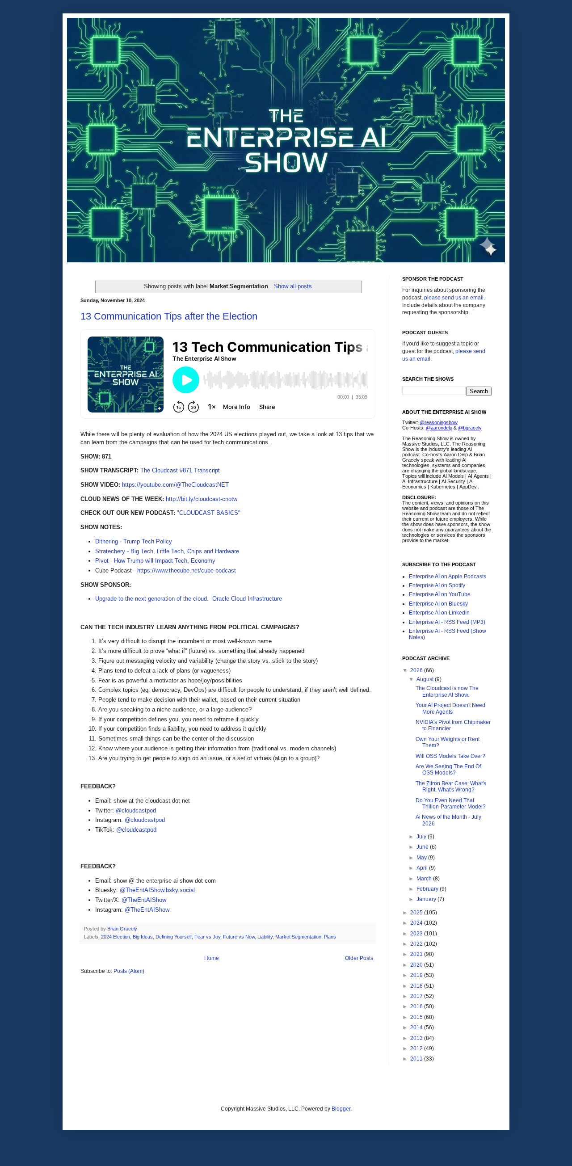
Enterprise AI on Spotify (437, 585)
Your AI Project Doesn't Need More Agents (450, 708)
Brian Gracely (123, 928)
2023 (417, 933)
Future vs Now (239, 936)
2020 (417, 965)
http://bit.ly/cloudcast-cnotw (201, 499)
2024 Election (115, 936)
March (424, 879)
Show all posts (293, 286)
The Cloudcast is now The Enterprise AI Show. (447, 691)
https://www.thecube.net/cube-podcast (186, 570)
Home (211, 958)
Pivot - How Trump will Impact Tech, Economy (155, 560)
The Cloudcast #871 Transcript (180, 470)
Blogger (341, 1109)
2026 (417, 670)
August (425, 679)
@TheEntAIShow (144, 900)
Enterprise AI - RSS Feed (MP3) (447, 622)
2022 (417, 944)
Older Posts (359, 958)
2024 (417, 923)
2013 (417, 1038)
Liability (265, 936)
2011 (417, 1059)
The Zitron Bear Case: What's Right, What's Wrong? (451, 786)
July (422, 836)
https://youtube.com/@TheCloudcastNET (175, 484)
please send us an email (454, 298)
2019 (417, 975)
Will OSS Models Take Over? (450, 756)
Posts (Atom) (129, 971)
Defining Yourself (174, 936)
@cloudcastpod (136, 810)
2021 (417, 954)
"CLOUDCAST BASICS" (208, 512)
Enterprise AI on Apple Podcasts (447, 576)
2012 (417, 1048)
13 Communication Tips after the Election (168, 316)
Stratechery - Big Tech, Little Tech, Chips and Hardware (167, 551)
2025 (417, 912)
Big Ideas (143, 936)
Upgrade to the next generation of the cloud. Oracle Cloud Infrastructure (188, 598)
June (423, 847)
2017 (417, 996)
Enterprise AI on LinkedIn (439, 613)
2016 (417, 1006)
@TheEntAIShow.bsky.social (157, 890)
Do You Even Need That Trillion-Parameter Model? (451, 803)
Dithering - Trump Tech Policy (133, 541)
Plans (330, 936)
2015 (417, 1017)
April (422, 868)
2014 (417, 1027)
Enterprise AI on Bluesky (438, 604)
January (426, 899)
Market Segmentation (298, 936)
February (428, 889)
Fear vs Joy (207, 936)
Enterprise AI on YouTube (440, 594)
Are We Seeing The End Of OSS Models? (448, 769)
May (422, 858)
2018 (417, 986)
